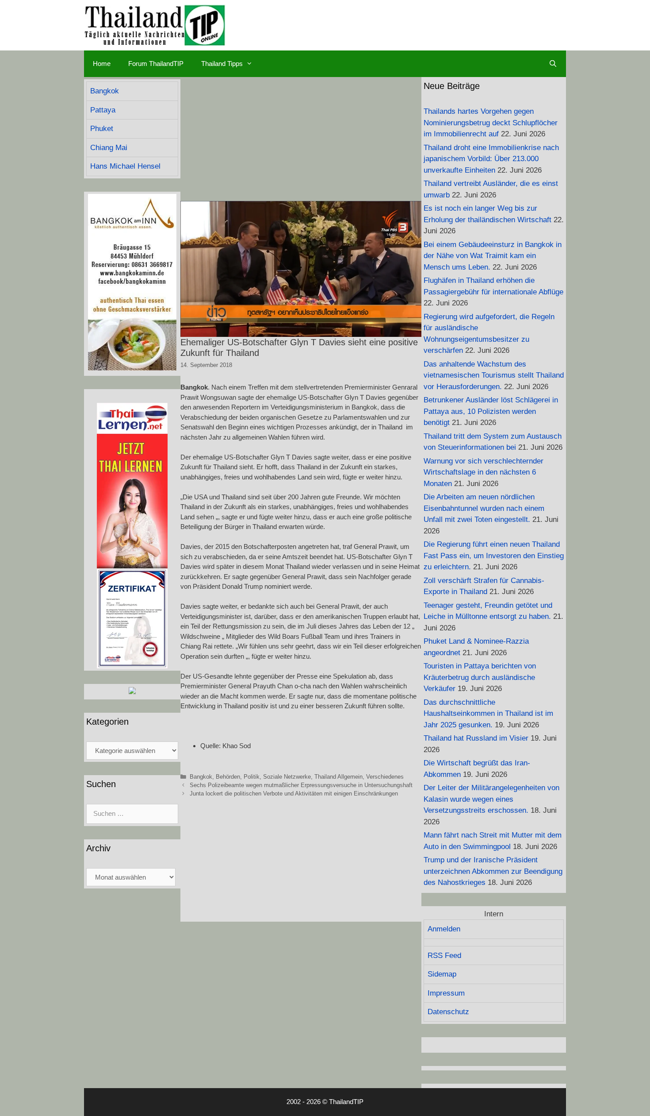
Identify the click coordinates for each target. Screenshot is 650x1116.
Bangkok (201, 776)
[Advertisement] (300, 139)
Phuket (101, 128)
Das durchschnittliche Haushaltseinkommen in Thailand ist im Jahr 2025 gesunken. (488, 713)
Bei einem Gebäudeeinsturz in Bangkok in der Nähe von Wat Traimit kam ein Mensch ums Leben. (493, 255)
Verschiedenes (385, 776)
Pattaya (102, 110)
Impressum (446, 993)
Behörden (228, 776)
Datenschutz (448, 1012)
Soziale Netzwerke (287, 776)
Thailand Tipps (222, 63)
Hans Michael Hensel (125, 166)
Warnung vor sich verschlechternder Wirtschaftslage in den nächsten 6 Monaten (483, 472)
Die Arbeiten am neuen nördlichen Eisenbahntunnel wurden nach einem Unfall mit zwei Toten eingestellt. (484, 508)
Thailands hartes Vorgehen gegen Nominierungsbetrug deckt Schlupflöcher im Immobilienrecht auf (491, 122)
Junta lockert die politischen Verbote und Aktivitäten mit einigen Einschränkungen (294, 793)
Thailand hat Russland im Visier (476, 738)
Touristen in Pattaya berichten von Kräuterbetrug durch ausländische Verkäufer (480, 677)
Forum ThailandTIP (156, 63)
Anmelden (444, 929)
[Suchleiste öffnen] (553, 63)
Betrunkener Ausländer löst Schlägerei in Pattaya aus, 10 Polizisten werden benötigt (491, 411)
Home (102, 63)
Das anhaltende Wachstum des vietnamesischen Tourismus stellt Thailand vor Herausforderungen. (494, 375)
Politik (252, 776)
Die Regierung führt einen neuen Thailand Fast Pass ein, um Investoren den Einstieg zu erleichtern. (494, 555)
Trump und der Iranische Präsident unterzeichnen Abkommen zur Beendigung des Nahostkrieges (493, 871)
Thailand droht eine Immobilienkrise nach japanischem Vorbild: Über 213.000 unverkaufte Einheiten (491, 158)
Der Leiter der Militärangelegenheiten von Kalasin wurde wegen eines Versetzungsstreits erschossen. (491, 799)
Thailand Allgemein (338, 776)
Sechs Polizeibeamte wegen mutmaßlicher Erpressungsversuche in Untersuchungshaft (301, 785)
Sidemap (442, 974)
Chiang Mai (108, 147)
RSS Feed (444, 955)
